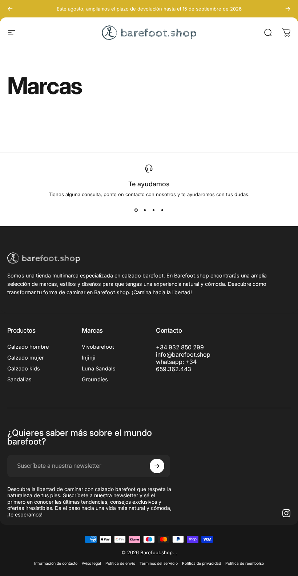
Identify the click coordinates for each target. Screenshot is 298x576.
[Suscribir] (157, 466)
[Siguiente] (288, 8)
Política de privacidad (201, 563)
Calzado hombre (28, 347)
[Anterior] (10, 8)
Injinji (89, 357)
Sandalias (19, 379)
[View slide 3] (153, 210)
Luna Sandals (99, 368)
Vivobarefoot (98, 347)
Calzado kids (23, 368)
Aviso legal (91, 563)
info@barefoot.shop (183, 354)
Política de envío (120, 563)
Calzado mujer (25, 357)
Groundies (95, 379)
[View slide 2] (144, 210)
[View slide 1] (136, 210)
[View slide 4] (162, 210)
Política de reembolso (244, 563)
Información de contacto (55, 563)
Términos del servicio (159, 563)
